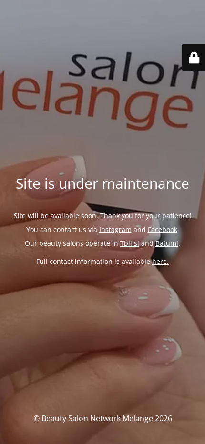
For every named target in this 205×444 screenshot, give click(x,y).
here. (160, 261)
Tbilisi (129, 243)
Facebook (162, 229)
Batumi (166, 243)
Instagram (115, 229)
